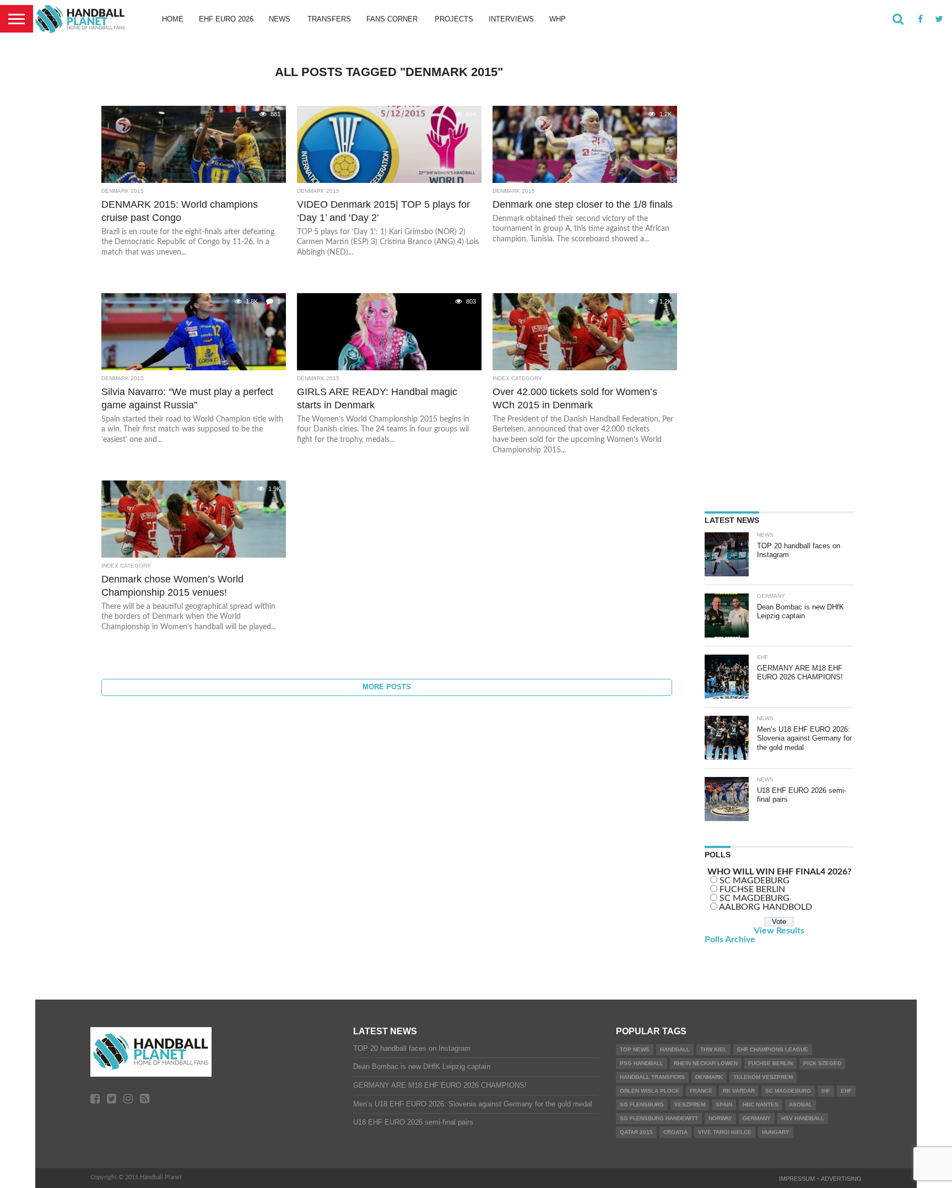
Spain (724, 1104)
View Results (779, 930)
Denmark (709, 1077)
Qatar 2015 (636, 1132)
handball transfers (652, 1077)
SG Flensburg (642, 1104)
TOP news (635, 1049)
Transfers (329, 19)
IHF (825, 1091)
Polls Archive (730, 939)
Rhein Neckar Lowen (706, 1063)
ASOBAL (800, 1104)
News (279, 19)
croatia (675, 1132)
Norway (720, 1118)
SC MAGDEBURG (754, 880)
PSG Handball (641, 1063)
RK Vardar (739, 1091)
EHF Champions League (772, 1049)
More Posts (387, 687)
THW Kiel (713, 1049)
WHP (557, 19)
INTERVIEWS (511, 19)
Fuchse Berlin (770, 1063)
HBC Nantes (760, 1104)
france (701, 1091)
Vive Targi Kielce (724, 1132)
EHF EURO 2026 (226, 19)
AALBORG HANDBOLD (765, 907)
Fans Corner (392, 19)
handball (675, 1049)
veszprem (689, 1104)
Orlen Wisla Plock (649, 1091)
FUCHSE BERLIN (752, 889)
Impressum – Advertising (820, 1178)
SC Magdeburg (788, 1091)
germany (757, 1118)
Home (172, 19)
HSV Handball (802, 1118)
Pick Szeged (822, 1063)
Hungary (775, 1132)
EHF (846, 1091)
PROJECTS (454, 19)
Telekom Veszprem (763, 1077)
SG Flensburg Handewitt (659, 1118)
